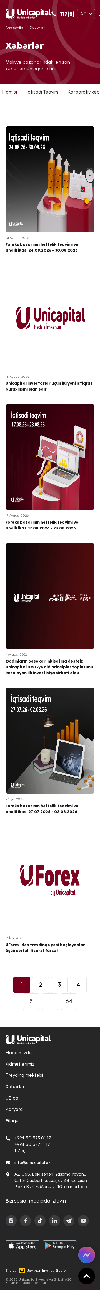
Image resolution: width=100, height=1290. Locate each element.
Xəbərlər (15, 1086)
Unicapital (28, 14)
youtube (83, 1220)
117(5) (67, 14)
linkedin (54, 1220)
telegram (68, 1220)
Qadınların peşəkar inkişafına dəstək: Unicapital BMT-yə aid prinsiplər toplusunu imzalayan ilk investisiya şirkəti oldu (50, 614)
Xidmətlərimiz (20, 1064)
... (50, 1001)
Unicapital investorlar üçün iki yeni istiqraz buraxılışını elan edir (50, 333)
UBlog (12, 1098)
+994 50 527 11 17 (32, 1144)
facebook (25, 1220)
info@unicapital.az (32, 1162)
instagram (11, 1220)
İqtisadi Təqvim (42, 92)
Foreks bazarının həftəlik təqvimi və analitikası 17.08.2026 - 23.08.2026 (50, 472)
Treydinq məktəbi (24, 1075)
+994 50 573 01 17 (32, 1138)
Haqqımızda (19, 1052)
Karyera (14, 1109)
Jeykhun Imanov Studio (47, 1270)
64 (69, 1001)
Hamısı (9, 92)
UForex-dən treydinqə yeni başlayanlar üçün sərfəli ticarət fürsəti (50, 895)
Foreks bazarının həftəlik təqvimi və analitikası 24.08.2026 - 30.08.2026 (50, 194)
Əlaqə (12, 1121)
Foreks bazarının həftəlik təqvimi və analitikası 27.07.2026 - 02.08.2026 (50, 756)
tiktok (40, 1220)
